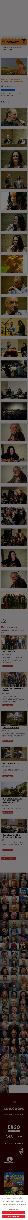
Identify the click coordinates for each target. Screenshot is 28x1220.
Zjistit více (23, 1204)
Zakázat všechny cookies (14, 1216)
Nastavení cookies (13, 1209)
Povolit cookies (13, 1212)
